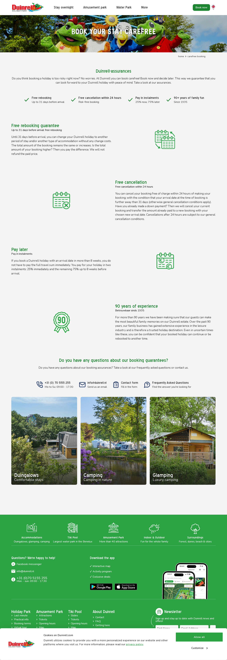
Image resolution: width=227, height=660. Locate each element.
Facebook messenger (29, 564)
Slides (74, 615)
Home (181, 56)
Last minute (21, 615)
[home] (28, 7)
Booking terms (22, 623)
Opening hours (47, 623)
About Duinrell (104, 611)
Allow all (199, 637)
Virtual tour (20, 627)
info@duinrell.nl (25, 571)
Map (41, 627)
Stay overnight (63, 7)
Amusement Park (49, 611)
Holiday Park (20, 611)
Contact (99, 617)
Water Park (123, 7)
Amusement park (95, 7)
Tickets (43, 619)
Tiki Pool (75, 611)
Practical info (21, 619)
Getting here (102, 625)
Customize (197, 648)
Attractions (45, 615)
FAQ (98, 621)
